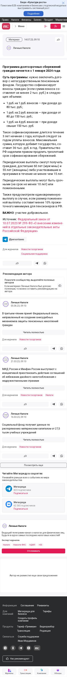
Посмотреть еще (33, 465)
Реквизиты (43, 605)
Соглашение (27, 605)
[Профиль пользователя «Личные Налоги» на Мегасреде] (9, 48)
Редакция (45, 630)
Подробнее (33, 13)
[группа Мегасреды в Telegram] (20, 649)
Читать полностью (33, 332)
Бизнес (37, 19)
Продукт (48, 19)
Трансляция (23, 630)
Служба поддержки (28, 636)
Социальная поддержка (34, 254)
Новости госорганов (32, 249)
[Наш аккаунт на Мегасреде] (37, 649)
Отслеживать (33, 551)
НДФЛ (32, 545)
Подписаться (21, 493)
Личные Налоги (21, 48)
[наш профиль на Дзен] (28, 649)
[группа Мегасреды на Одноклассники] (13, 649)
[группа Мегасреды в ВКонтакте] (5, 649)
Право (5, 19)
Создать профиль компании (27, 619)
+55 (40, 545)
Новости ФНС (19, 545)
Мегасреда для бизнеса (26, 612)
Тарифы (47, 611)
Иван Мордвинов (27, 641)
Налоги (15, 19)
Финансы (26, 19)
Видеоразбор (47, 626)
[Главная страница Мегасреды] (6, 26)
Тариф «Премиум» (27, 626)
